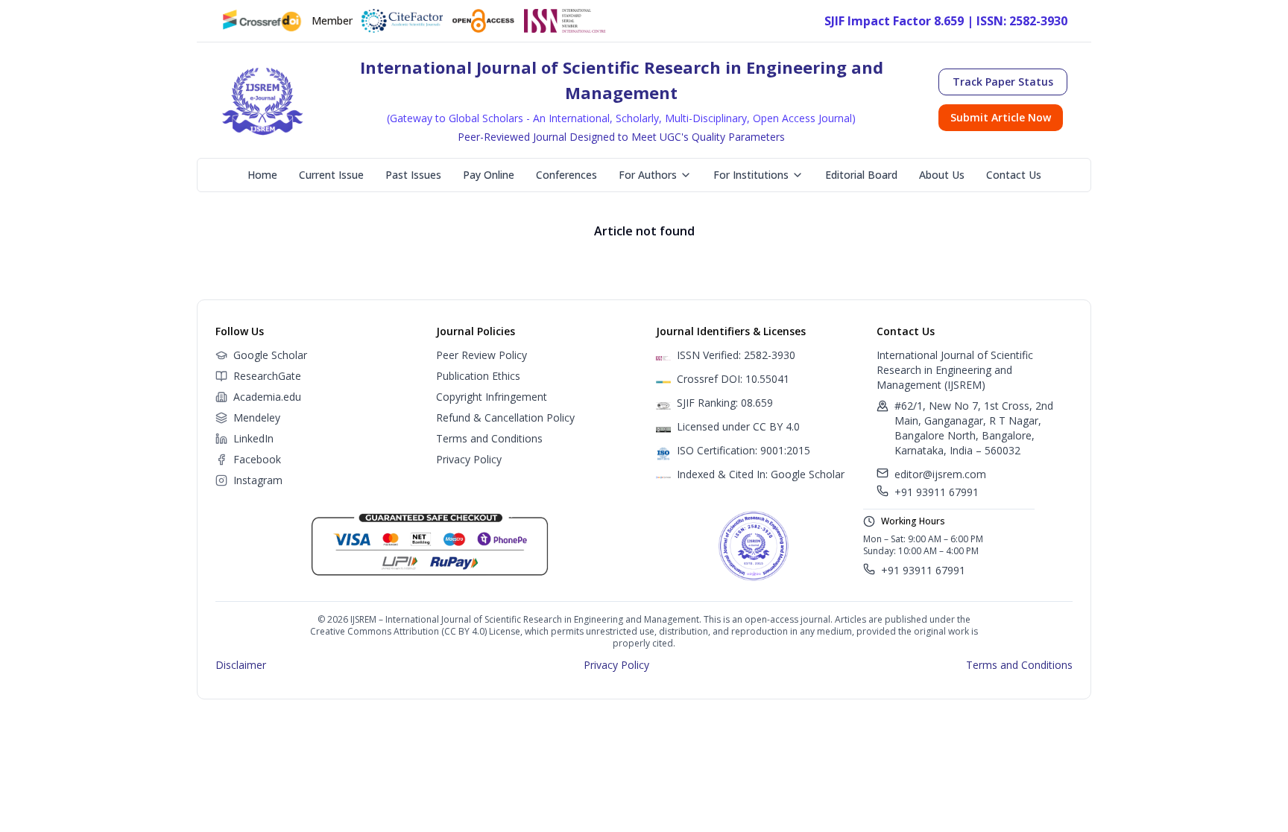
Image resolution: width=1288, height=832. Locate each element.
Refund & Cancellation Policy (505, 417)
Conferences (566, 175)
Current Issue (331, 175)
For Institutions (751, 175)
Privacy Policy (469, 459)
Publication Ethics (478, 376)
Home (262, 175)
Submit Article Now (1000, 117)
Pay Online (488, 175)
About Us (942, 175)
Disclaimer (240, 665)
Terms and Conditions (489, 438)
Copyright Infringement (491, 397)
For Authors (648, 175)
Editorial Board (861, 175)
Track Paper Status (1003, 81)
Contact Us (1013, 175)
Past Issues (413, 175)
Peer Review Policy (481, 355)
